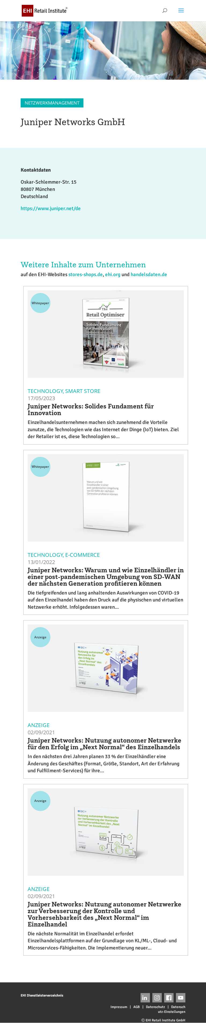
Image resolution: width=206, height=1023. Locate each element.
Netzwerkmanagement (52, 103)
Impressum (119, 1007)
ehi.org (112, 274)
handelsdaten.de (149, 274)
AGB (136, 1007)
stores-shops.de (85, 274)
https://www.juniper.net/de (51, 208)
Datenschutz (155, 1007)
